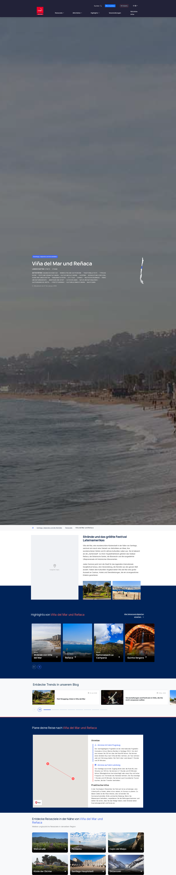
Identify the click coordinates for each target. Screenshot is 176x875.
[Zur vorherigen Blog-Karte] (35, 710)
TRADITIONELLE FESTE (90, 273)
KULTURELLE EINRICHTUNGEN (76, 282)
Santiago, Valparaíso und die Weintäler (49, 528)
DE (134, 6)
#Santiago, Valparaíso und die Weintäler (45, 256)
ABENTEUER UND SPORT (57, 280)
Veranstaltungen (115, 13)
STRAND (54, 269)
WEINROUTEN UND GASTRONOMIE (71, 273)
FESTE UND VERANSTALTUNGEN (49, 275)
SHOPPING (82, 275)
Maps (39, 802)
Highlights (94, 13)
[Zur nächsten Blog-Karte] (40, 710)
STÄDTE (47, 269)
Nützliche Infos (134, 13)
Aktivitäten (77, 13)
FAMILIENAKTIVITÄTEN (59, 277)
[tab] (47, 709)
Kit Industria (124, 6)
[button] (73, 778)
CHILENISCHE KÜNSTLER (50, 273)
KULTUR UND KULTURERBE (69, 275)
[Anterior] (34, 667)
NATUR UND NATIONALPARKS (89, 280)
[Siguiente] (39, 667)
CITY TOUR (71, 277)
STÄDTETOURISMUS (58, 282)
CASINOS (80, 277)
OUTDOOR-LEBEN (72, 280)
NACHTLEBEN (91, 282)
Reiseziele (59, 13)
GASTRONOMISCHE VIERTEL (41, 282)
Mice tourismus (110, 6)
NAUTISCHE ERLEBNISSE (92, 277)
